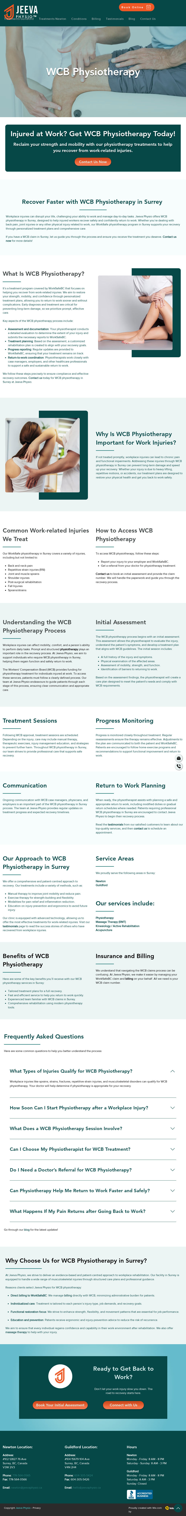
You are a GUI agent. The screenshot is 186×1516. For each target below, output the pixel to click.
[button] (79, 18)
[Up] (178, 1508)
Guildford (102, 885)
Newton (101, 881)
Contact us (102, 573)
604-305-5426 (80, 1479)
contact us (140, 828)
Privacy (37, 1507)
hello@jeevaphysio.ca (87, 1487)
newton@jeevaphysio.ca (26, 1487)
